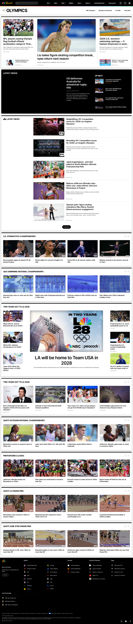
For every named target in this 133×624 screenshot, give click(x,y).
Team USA (127, 10)
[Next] (128, 236)
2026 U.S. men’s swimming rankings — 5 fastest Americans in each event (120, 61)
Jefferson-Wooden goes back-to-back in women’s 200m (114, 445)
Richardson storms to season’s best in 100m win (17, 445)
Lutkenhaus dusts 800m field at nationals (79, 445)
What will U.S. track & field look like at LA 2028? (13, 325)
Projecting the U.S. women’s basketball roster (117, 347)
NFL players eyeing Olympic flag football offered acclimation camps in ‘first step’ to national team (17, 41)
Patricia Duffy (113, 370)
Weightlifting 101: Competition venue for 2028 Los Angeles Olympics (79, 121)
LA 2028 (118, 10)
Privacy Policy (45, 613)
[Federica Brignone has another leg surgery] (8, 62)
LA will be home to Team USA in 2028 (66, 360)
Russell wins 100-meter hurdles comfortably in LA (79, 516)
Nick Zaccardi (40, 65)
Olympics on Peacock (105, 10)
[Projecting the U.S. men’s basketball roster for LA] (120, 316)
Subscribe (5, 574)
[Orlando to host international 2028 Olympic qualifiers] (50, 394)
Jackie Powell (113, 351)
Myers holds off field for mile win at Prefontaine (113, 480)
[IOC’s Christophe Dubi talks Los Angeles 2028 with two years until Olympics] (18, 394)
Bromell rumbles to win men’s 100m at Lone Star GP (49, 551)
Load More (66, 227)
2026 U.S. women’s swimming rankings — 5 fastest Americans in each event (113, 41)
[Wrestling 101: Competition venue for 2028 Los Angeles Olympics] (48, 148)
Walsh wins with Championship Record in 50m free (50, 296)
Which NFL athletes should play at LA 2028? (12, 346)
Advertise (4, 613)
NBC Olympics (90, 10)
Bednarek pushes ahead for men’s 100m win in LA (48, 516)
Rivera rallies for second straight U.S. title (49, 261)
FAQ (20, 613)
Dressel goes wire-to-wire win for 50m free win (18, 296)
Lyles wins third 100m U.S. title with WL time (50, 445)
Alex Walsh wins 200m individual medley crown (112, 296)
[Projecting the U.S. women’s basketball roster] (120, 337)
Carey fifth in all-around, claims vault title (81, 261)
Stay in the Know (6, 567)
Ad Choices (38, 613)
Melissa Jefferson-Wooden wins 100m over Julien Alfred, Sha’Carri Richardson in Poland (81, 185)
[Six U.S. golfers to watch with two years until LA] (120, 358)
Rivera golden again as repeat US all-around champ (17, 261)
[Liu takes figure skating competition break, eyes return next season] (66, 35)
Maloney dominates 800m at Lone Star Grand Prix (114, 551)
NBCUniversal (10, 615)
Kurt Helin (112, 328)
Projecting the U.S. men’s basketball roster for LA (119, 325)
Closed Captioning (15, 613)
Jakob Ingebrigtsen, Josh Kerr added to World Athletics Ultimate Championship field (81, 164)
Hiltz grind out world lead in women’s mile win (49, 480)
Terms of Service (69, 613)
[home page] (7, 3)
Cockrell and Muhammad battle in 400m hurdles (112, 516)
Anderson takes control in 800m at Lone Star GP (80, 551)
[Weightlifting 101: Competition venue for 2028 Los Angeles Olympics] (48, 126)
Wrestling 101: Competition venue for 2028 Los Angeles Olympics (81, 141)
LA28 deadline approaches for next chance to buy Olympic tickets (113, 407)
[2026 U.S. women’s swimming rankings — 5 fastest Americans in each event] (115, 27)
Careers (8, 613)
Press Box (33, 613)
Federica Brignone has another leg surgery (22, 61)
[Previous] (125, 236)
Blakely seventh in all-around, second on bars (114, 261)
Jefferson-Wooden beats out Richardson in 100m (14, 480)
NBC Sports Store (26, 613)
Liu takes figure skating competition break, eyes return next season (65, 56)
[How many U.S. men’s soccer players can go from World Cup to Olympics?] (82, 394)
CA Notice (62, 613)
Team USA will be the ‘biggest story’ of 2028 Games (11, 368)
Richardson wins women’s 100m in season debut (16, 516)
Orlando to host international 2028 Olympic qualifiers (48, 407)
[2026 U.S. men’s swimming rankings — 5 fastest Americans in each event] (105, 62)
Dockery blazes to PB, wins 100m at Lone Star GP (16, 551)
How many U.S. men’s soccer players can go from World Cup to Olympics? (81, 407)
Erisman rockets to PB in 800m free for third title (82, 296)
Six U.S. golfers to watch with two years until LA (119, 367)
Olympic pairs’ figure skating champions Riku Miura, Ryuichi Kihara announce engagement (80, 207)
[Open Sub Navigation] (50, 3)
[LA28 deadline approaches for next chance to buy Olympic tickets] (115, 394)
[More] (120, 3)
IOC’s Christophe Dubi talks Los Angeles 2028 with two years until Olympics (16, 408)
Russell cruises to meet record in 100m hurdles (82, 480)
